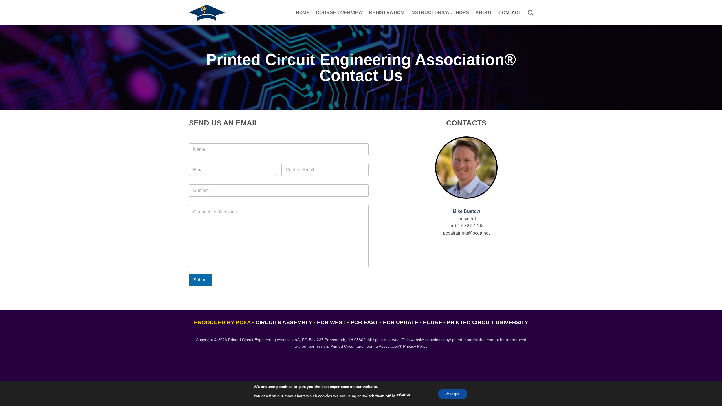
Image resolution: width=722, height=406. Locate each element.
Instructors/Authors (439, 12)
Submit (200, 280)
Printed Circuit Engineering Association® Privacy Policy (379, 346)
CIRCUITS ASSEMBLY (284, 322)
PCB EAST (364, 322)
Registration (386, 12)
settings (403, 394)
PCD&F (432, 322)
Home (303, 12)
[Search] (530, 12)
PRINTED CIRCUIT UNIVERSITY (487, 322)
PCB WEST (331, 322)
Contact (509, 12)
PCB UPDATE (400, 322)
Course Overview (339, 12)
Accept (452, 393)
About (484, 12)
